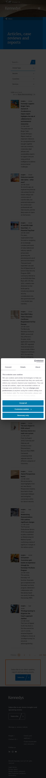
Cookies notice (11, 396)
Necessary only (23, 415)
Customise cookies (22, 409)
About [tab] (37, 367)
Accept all (23, 403)
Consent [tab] (8, 367)
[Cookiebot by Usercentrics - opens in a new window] (34, 361)
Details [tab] (23, 367)
